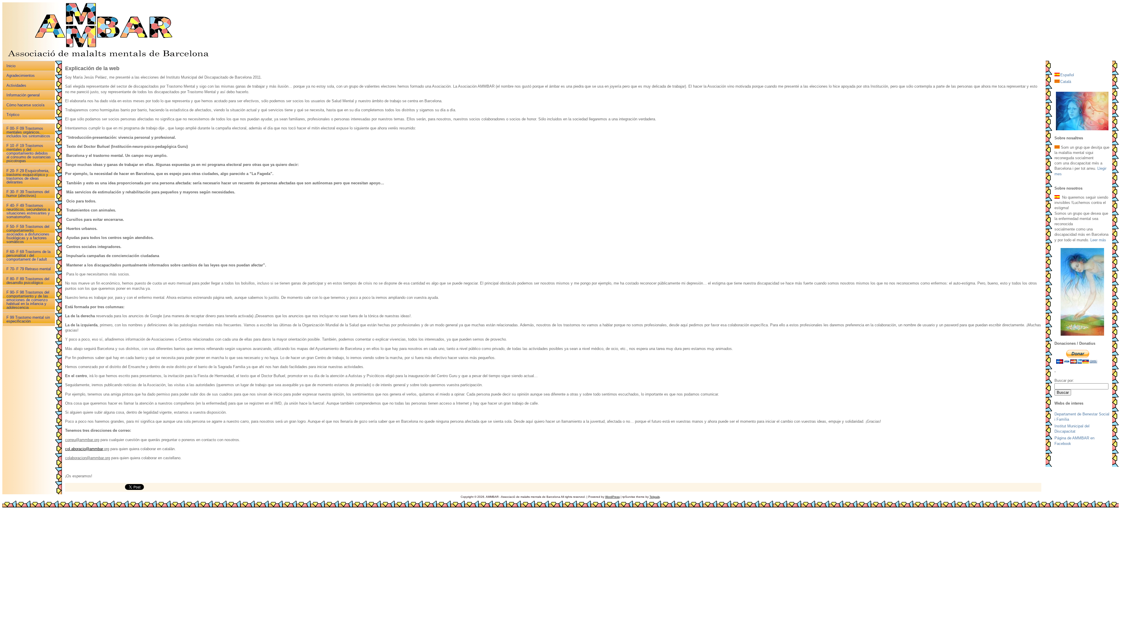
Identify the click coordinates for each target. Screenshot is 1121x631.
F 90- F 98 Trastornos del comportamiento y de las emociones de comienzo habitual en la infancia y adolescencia (27, 300)
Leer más (1098, 240)
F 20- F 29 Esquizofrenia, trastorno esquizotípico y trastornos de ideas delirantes (27, 176)
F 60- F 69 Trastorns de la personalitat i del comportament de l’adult (28, 255)
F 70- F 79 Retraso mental (28, 269)
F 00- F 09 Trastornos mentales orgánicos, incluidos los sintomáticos (28, 132)
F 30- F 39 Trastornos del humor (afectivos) (27, 194)
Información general (23, 95)
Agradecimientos (20, 75)
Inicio (10, 66)
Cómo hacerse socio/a (25, 105)
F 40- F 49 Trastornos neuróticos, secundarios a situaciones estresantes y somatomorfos (28, 211)
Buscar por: (1064, 380)
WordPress (612, 496)
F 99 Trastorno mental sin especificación (28, 319)
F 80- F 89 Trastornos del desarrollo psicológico (27, 281)
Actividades (16, 85)
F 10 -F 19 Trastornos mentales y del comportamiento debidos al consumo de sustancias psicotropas (28, 153)
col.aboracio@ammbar (84, 449)
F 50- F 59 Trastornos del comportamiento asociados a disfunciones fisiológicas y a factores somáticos (27, 234)
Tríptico (12, 114)
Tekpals (655, 496)
